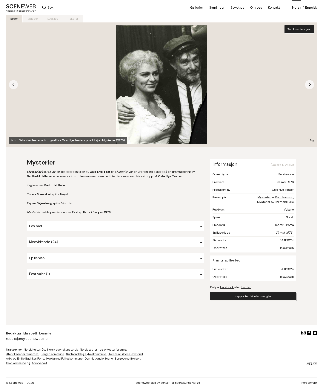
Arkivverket (39, 363)
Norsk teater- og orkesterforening (103, 350)
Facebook (227, 287)
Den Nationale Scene (99, 358)
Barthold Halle (284, 202)
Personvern (309, 383)
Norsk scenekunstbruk (62, 350)
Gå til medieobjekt (299, 29)
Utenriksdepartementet (22, 354)
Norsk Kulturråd (34, 350)
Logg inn (311, 363)
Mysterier (264, 197)
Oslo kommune (16, 363)
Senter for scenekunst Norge (180, 383)
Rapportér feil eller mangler (253, 296)
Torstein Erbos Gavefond (125, 354)
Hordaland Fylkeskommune (64, 358)
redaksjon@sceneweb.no (27, 338)
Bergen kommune (52, 354)
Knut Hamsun (284, 197)
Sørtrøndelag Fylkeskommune (86, 354)
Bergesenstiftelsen (127, 358)
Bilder (14, 19)
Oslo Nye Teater (283, 190)
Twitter (246, 287)
